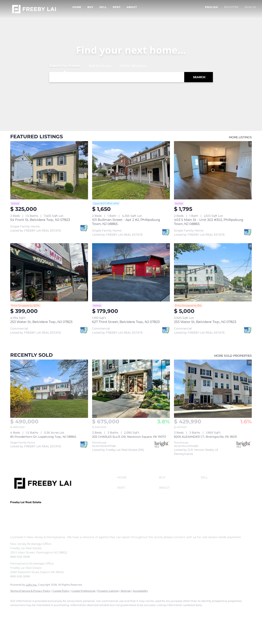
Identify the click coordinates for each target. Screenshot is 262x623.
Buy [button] (90, 7)
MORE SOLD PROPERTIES (233, 356)
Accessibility (140, 590)
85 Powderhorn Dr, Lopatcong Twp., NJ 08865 (43, 437)
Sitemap (126, 590)
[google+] (63, 612)
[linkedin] (27, 612)
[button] (34, 9)
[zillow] (39, 612)
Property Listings (108, 590)
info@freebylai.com (52, 514)
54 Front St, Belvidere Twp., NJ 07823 (40, 220)
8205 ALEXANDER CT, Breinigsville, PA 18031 (205, 437)
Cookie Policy (61, 590)
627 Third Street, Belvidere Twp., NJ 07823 (126, 322)
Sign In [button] (250, 7)
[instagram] (51, 612)
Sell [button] (102, 7)
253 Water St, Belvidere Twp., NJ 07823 (41, 322)
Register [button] (231, 7)
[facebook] (15, 612)
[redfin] (74, 612)
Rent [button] (117, 7)
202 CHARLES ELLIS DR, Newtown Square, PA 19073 (129, 437)
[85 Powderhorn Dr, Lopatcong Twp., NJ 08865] (49, 389)
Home (76, 7)
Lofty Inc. (31, 584)
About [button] (132, 7)
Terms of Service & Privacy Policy (30, 590)
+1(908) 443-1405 (22, 514)
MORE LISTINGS (240, 137)
